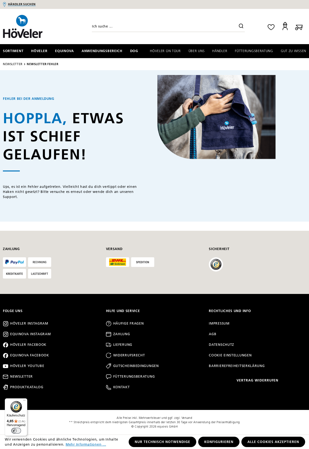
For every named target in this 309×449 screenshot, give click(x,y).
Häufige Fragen (128, 323)
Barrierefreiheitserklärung (237, 366)
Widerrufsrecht (129, 355)
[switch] (16, 431)
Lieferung (122, 345)
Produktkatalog (26, 387)
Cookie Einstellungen (230, 355)
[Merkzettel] (271, 26)
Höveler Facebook (28, 345)
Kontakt (121, 387)
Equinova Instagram (30, 334)
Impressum (219, 323)
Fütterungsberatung (134, 376)
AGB (212, 334)
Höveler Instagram (29, 323)
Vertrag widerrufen (258, 380)
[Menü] (24, 401)
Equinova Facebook (29, 355)
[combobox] (168, 26)
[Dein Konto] (285, 26)
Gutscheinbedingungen (136, 366)
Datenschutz (221, 345)
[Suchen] (241, 26)
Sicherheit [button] (219, 249)
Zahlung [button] (11, 249)
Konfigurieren (219, 442)
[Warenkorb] (299, 26)
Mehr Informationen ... (86, 444)
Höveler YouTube (27, 366)
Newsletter (21, 376)
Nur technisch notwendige (162, 442)
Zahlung (121, 334)
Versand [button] (114, 249)
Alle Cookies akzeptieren (273, 442)
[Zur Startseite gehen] (38, 26)
